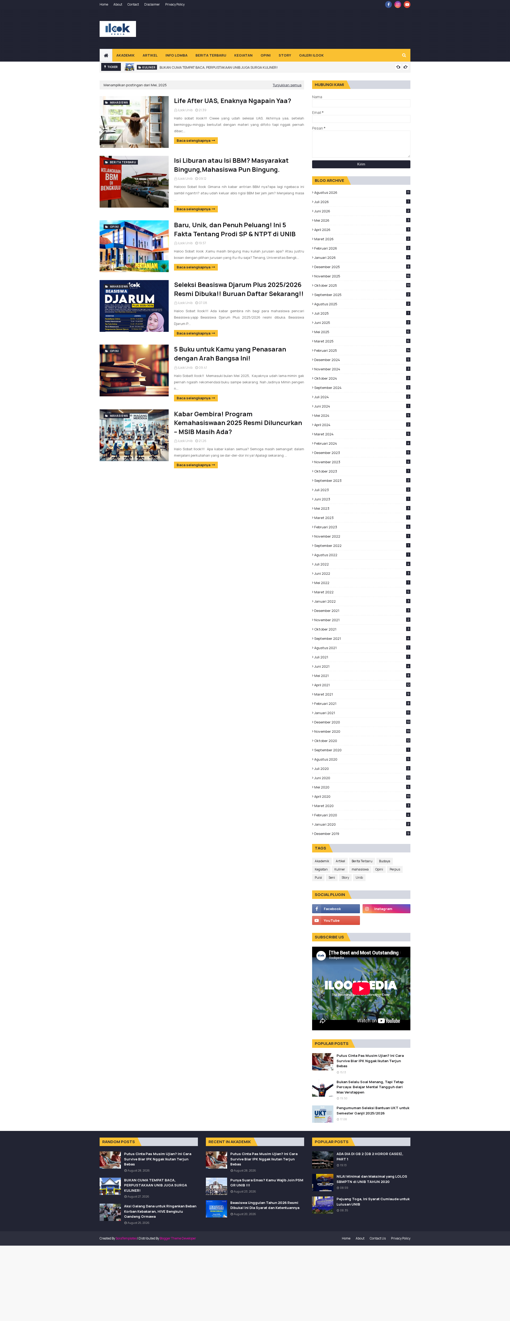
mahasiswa (360, 869)
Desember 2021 (361, 610)
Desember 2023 (361, 452)
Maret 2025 (361, 341)
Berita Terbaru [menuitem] (211, 55)
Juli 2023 (361, 489)
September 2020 (361, 750)
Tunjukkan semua (287, 85)
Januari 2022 (361, 601)
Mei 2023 (361, 508)
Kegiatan (321, 869)
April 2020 (362, 796)
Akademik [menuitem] (125, 55)
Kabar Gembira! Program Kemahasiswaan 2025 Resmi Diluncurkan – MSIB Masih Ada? (238, 422)
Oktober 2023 (361, 471)
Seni (332, 877)
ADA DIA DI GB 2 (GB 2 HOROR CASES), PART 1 (370, 1156)
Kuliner (339, 869)
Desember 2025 (361, 266)
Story (345, 877)
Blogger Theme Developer (178, 1238)
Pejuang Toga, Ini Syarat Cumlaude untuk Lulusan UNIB (373, 1201)
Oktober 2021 (361, 629)
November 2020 (362, 731)
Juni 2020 (362, 777)
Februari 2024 (361, 443)
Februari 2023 (361, 527)
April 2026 (361, 229)
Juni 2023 (361, 499)
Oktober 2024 (361, 378)
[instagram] (397, 4)
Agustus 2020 (361, 759)
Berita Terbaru (362, 861)
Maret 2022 (361, 592)
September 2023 (361, 480)
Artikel (340, 861)
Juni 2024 (361, 406)
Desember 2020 (362, 722)
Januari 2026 (361, 257)
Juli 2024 (361, 396)
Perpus (395, 869)
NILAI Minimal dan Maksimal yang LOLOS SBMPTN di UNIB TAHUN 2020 (372, 1179)
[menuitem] (106, 55)
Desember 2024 (361, 359)
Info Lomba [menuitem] (176, 55)
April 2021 (362, 685)
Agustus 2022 (361, 554)
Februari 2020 (361, 815)
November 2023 (361, 462)
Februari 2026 (361, 248)
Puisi (318, 877)
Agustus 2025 (361, 304)
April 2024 (361, 424)
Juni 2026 (361, 211)
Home (104, 4)
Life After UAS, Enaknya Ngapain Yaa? (232, 100)
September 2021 (361, 638)
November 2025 (362, 276)
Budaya (384, 861)
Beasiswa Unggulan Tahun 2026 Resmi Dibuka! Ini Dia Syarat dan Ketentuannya (264, 1205)
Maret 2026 (361, 239)
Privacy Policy (175, 4)
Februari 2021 (361, 703)
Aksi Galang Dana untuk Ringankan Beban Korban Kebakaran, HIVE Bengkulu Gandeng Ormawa (160, 1211)
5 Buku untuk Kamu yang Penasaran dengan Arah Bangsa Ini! (230, 353)
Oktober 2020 (362, 740)
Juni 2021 (361, 666)
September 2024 (361, 387)
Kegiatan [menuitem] (243, 55)
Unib (359, 877)
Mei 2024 (361, 415)
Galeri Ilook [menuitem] (311, 55)
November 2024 (361, 369)
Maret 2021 (361, 694)
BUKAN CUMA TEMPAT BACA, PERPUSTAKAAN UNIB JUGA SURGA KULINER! (219, 67)
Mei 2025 (361, 331)
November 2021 (361, 619)
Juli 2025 (361, 313)
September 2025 (361, 294)
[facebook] (388, 4)
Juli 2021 (361, 657)
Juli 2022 (361, 564)
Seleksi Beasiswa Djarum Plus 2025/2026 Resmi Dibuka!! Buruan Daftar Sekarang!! (239, 289)
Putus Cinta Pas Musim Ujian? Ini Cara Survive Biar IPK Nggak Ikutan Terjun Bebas (370, 1060)
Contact (133, 4)
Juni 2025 (361, 322)
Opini (379, 869)
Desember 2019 (361, 833)
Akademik (322, 861)
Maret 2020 (361, 805)
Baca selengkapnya (193, 140)
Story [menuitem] (285, 55)
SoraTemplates (126, 1238)
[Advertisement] (313, 29)
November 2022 (361, 536)
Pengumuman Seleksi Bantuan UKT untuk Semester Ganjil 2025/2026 (373, 1110)
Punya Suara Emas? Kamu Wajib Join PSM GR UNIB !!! (266, 1183)
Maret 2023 (361, 517)
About (117, 4)
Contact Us (378, 1238)
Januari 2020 (361, 824)
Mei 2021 (361, 675)
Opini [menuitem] (266, 55)
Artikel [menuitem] (150, 55)
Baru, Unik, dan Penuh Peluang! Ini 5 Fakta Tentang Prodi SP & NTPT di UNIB (235, 229)
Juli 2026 (361, 201)
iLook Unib (185, 110)
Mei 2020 (361, 787)
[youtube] (407, 4)
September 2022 (361, 545)
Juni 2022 (361, 573)
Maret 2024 (361, 434)
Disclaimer (152, 4)
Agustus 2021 (361, 647)
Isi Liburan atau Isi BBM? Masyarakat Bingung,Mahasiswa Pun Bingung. (231, 165)
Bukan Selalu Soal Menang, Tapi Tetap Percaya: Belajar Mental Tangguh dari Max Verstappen (370, 1087)
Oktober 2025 (362, 285)
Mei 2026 (361, 220)
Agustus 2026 (361, 192)
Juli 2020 (361, 768)
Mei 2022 (361, 582)
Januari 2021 (361, 712)
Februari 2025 (362, 350)
